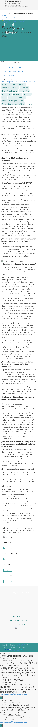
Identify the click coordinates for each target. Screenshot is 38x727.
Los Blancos (6, 94)
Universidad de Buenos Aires (13, 104)
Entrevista (25, 88)
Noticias (29, 104)
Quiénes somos (27, 616)
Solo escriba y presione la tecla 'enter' (20, 13)
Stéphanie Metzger (9, 101)
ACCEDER (8, 548)
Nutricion (27, 94)
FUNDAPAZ (24, 91)
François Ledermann (9, 91)
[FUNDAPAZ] (13, 18)
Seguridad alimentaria (16, 97)
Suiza (21, 101)
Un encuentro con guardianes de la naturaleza (13, 71)
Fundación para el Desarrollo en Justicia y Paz (18, 82)
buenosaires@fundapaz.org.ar (13, 722)
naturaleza (17, 94)
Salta (4, 97)
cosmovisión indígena (10, 88)
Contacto (21, 624)
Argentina (6, 84)
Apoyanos (29, 620)
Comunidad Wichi (18, 84)
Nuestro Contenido (16, 620)
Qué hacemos (15, 616)
